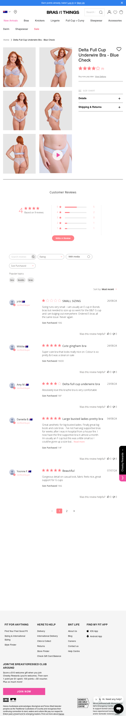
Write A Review (63, 238)
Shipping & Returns (90, 106)
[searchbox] (19, 256)
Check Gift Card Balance (49, 656)
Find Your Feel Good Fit (16, 631)
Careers (72, 641)
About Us (72, 631)
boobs (21, 280)
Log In (71, 3)
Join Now (24, 691)
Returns (41, 646)
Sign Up (81, 3)
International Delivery (47, 636)
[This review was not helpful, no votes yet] (114, 334)
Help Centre (74, 651)
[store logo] (63, 12)
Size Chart (89, 91)
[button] (7, 12)
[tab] (101, 98)
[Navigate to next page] (74, 511)
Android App (96, 636)
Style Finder (10, 645)
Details (83, 98)
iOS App (94, 631)
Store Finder (43, 651)
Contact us (73, 646)
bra (12, 280)
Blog (70, 636)
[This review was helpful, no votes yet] (108, 334)
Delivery (41, 631)
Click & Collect (44, 641)
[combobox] (51, 256)
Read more (79, 441)
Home (6, 40)
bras (31, 280)
